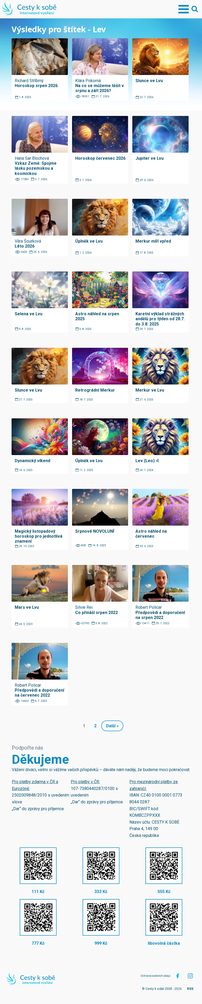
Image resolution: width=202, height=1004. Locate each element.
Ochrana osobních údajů (155, 975)
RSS (190, 989)
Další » (112, 725)
